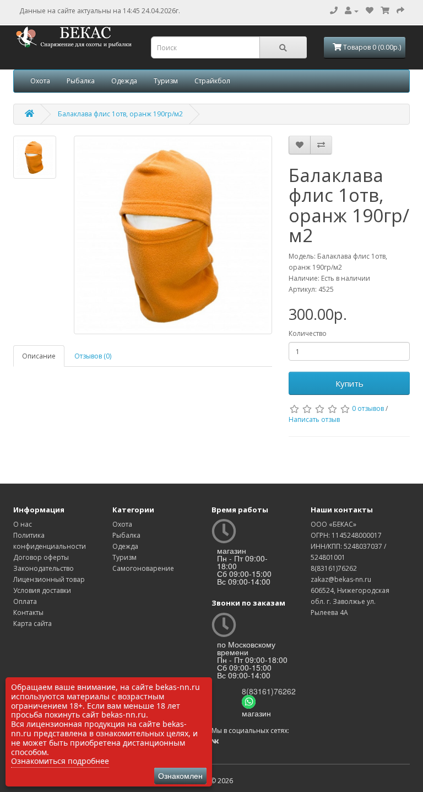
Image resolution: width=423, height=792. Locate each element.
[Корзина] (385, 10)
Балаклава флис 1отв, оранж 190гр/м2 (120, 114)
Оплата (25, 601)
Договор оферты (41, 557)
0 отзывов (368, 408)
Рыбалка (81, 80)
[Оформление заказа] (400, 10)
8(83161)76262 (269, 691)
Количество (308, 333)
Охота (40, 80)
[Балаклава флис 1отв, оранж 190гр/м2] (34, 157)
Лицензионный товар (49, 579)
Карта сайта (32, 623)
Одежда (124, 80)
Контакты (28, 612)
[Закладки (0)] (369, 10)
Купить (349, 383)
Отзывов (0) (92, 356)
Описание (39, 356)
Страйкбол (212, 80)
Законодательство (43, 568)
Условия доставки (42, 590)
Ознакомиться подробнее (60, 761)
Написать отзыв (314, 419)
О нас (22, 524)
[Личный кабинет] (352, 10)
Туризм (166, 80)
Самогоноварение (143, 568)
